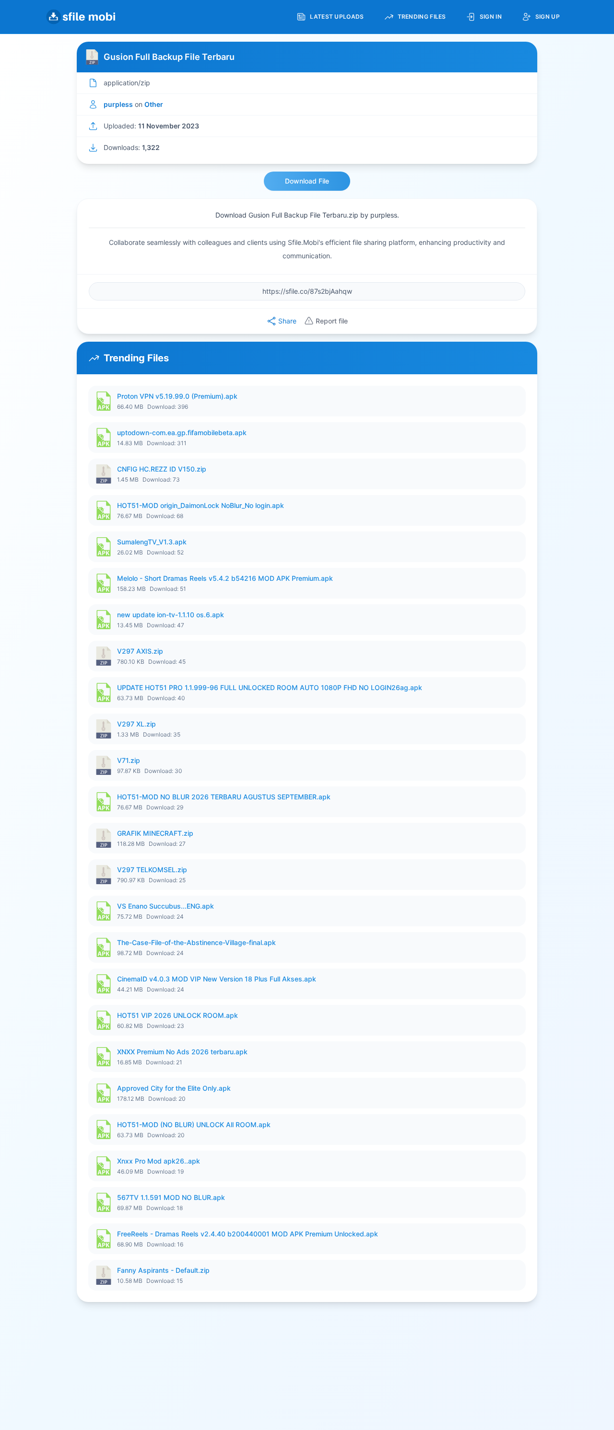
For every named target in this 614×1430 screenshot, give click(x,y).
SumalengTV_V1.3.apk (152, 542)
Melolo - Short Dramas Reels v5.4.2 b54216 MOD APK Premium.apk (225, 578)
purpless (118, 104)
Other (153, 104)
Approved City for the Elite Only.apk (174, 1088)
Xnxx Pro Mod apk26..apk (158, 1161)
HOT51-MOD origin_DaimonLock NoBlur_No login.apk (200, 505)
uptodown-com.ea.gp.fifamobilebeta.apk (182, 432)
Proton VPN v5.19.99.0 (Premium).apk (177, 396)
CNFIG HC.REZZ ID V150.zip (161, 469)
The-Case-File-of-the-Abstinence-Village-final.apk (196, 942)
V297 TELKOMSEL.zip (152, 869)
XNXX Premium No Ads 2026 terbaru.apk (182, 1052)
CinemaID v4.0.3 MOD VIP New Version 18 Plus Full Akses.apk (216, 979)
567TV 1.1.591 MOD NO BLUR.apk (171, 1197)
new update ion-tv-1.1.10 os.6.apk (170, 615)
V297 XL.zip (136, 724)
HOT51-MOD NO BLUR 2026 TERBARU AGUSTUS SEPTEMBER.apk (224, 797)
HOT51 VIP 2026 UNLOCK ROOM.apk (177, 1015)
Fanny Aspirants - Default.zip (163, 1270)
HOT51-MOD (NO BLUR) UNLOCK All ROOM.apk (194, 1124)
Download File (307, 181)
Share (287, 321)
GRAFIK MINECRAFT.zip (155, 833)
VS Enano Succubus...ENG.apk (165, 906)
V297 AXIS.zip (140, 651)
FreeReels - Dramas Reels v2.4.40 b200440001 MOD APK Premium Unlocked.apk (247, 1234)
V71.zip (128, 760)
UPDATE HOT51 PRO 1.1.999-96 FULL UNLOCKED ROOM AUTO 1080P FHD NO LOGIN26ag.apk (269, 687)
